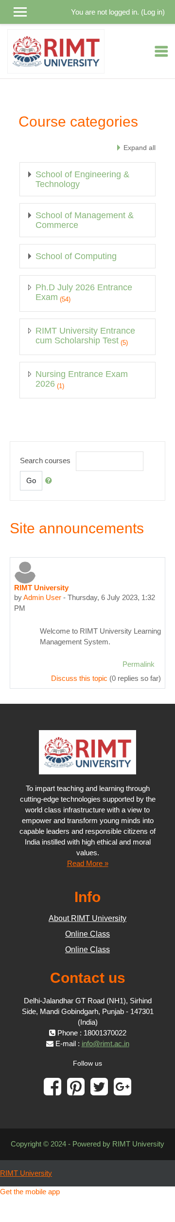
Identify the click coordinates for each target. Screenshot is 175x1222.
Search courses (45, 460)
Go (31, 480)
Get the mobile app (30, 1191)
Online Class (87, 934)
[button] (50, 481)
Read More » (87, 863)
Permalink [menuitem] (138, 664)
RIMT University (26, 1173)
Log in (152, 12)
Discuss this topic (79, 678)
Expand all (139, 147)
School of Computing (76, 256)
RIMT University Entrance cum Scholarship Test (85, 335)
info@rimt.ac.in (105, 1043)
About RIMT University (87, 918)
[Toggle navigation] (161, 51)
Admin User (42, 597)
